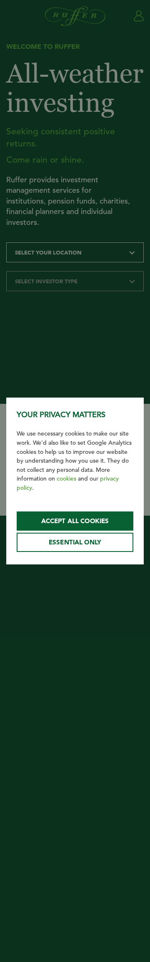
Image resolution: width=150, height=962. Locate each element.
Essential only (75, 542)
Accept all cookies (75, 521)
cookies (66, 478)
